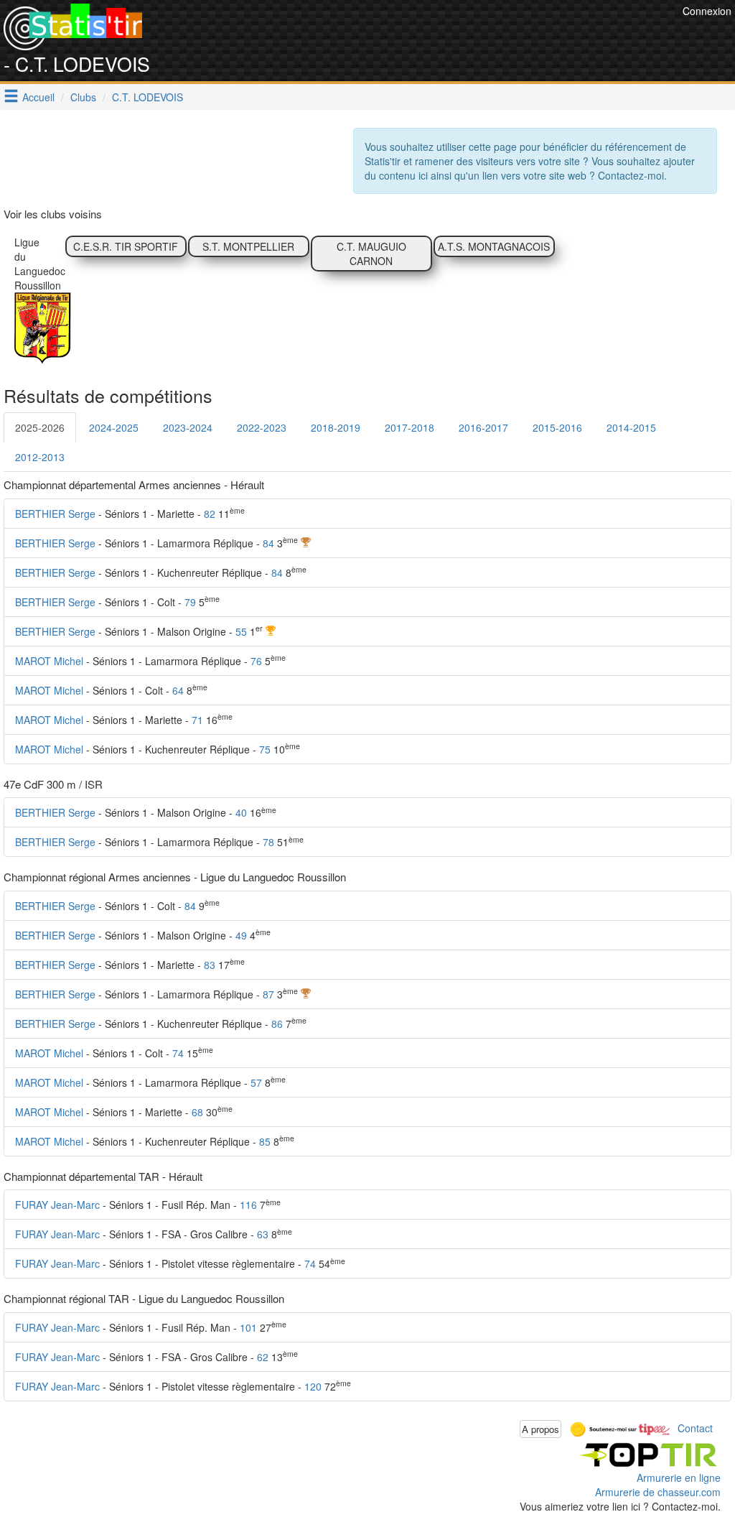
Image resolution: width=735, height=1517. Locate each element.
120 (313, 1386)
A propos (540, 1429)
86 (277, 1023)
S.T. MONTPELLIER (248, 246)
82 (209, 513)
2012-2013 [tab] (40, 457)
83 (209, 964)
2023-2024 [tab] (187, 427)
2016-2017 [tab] (483, 427)
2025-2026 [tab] (40, 427)
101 (248, 1327)
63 (262, 1234)
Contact (695, 1427)
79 (190, 602)
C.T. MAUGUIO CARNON (371, 253)
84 (268, 543)
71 (197, 720)
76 (256, 661)
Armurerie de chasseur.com (658, 1492)
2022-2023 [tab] (261, 427)
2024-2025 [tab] (114, 427)
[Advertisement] (417, 36)
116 (248, 1204)
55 (241, 631)
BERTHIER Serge (55, 513)
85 (265, 1141)
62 (262, 1357)
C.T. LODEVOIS (147, 97)
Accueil (38, 97)
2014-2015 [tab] (631, 427)
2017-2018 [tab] (409, 427)
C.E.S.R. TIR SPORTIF (125, 246)
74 (178, 1053)
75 (265, 749)
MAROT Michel (49, 661)
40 (241, 812)
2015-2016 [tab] (557, 427)
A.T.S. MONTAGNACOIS (494, 246)
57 (256, 1082)
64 (178, 690)
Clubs (83, 97)
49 (241, 935)
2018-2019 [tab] (335, 427)
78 (268, 842)
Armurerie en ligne (679, 1477)
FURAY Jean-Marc (57, 1204)
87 (268, 994)
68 (197, 1112)
